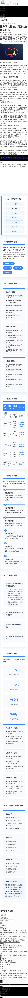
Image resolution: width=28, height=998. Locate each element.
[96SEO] (9, 4)
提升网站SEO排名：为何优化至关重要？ (16, 164)
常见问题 (14, 222)
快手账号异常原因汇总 (6, 949)
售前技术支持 (3, 991)
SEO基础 (2, 8)
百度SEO (2, 14)
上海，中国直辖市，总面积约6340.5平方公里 (12, 940)
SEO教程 (2, 6)
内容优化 (2, 16)
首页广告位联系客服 (5, 984)
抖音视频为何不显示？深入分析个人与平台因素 (13, 930)
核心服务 (14, 208)
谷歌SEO (2, 12)
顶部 (1, 997)
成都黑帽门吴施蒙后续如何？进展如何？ (11, 947)
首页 (7, 23)
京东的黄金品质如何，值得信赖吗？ (10, 942)
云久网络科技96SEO (14, 970)
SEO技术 (2, 10)
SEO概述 (14, 204)
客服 (1, 986)
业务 (1, 982)
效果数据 (14, 227)
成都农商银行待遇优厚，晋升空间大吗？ (11, 946)
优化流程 (14, 218)
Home (1, 927)
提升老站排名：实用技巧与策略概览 (15, 166)
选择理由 (14, 231)
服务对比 (14, 213)
